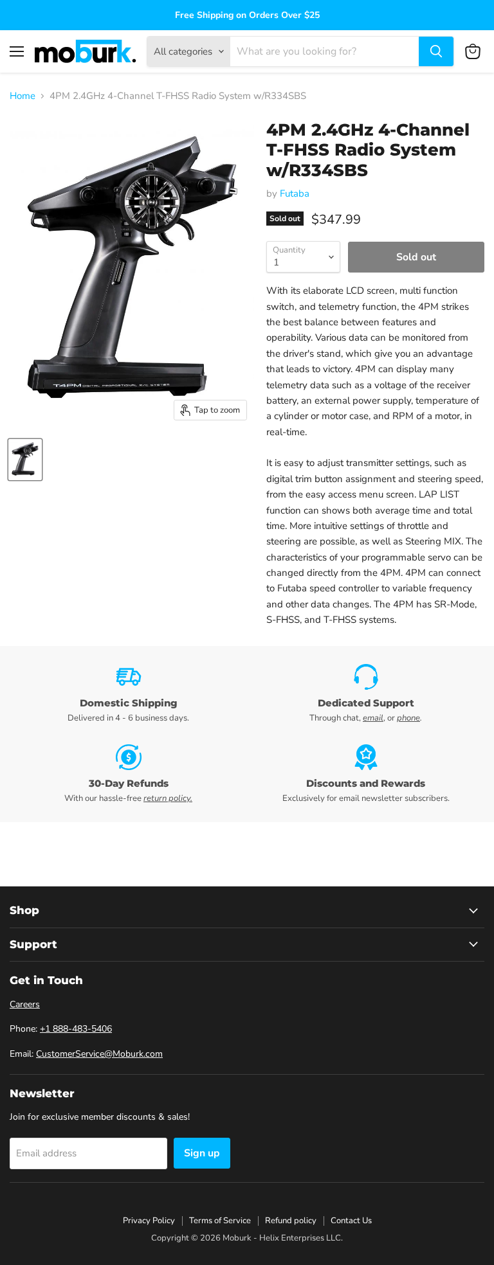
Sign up (202, 1153)
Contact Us (351, 1220)
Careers (25, 1004)
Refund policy (290, 1220)
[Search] (436, 51)
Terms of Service (220, 1220)
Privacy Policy (149, 1220)
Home (22, 96)
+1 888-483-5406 (76, 1029)
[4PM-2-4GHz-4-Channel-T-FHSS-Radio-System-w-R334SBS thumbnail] (25, 459)
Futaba (294, 193)
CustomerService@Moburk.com (99, 1054)
